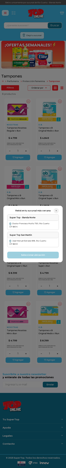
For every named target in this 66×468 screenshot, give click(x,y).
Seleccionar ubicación (33, 255)
